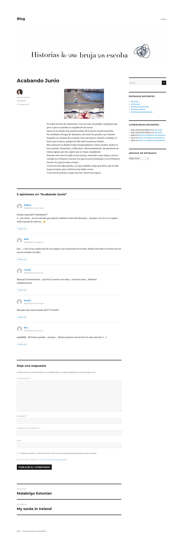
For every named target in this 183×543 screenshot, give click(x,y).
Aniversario (135, 104)
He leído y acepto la (43, 460)
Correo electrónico (28, 428)
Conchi (27, 270)
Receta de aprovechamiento (142, 112)
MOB (26, 239)
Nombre (22, 416)
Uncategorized (23, 104)
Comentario (24, 378)
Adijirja (27, 205)
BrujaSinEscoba (23, 97)
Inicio (163, 19)
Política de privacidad (53, 460)
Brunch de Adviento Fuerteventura (151, 135)
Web (19, 440)
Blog (21, 19)
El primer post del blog (140, 107)
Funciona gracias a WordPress (35, 531)
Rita (26, 327)
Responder (22, 229)
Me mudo (134, 102)
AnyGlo (27, 300)
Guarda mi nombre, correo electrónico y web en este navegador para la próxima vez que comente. (58, 453)
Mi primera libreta (138, 109)
